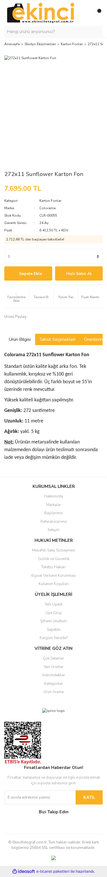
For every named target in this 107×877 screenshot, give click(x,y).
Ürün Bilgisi (20, 339)
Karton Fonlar (50, 200)
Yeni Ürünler (54, 666)
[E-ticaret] (53, 871)
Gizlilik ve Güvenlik (53, 558)
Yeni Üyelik (53, 604)
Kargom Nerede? (54, 637)
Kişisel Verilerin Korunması (53, 575)
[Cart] (97, 13)
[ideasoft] (23, 871)
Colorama (47, 208)
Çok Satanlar (53, 658)
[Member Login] (85, 13)
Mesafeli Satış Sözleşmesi (53, 550)
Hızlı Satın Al (79, 273)
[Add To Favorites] (16, 296)
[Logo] (40, 13)
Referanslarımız (54, 521)
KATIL (89, 797)
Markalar (53, 504)
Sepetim (53, 629)
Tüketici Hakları (53, 567)
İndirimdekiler (53, 675)
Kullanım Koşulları (54, 583)
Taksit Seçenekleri (57, 339)
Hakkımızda (53, 496)
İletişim (53, 529)
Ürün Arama (54, 691)
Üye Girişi (54, 612)
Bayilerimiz (53, 513)
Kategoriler (53, 683)
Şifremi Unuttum (53, 621)
